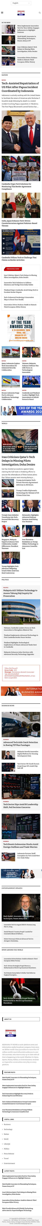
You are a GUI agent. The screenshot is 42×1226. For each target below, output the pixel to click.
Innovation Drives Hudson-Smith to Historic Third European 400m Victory (27, 60)
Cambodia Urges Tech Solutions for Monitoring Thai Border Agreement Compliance (16, 186)
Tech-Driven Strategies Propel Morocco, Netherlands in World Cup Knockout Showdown (20, 967)
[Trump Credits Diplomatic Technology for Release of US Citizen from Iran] (8, 493)
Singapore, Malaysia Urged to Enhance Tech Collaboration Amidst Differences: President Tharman (10, 544)
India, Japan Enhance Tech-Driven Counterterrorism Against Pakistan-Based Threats (19, 223)
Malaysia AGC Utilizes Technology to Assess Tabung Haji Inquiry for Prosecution (20, 593)
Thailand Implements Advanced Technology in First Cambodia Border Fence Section (21, 636)
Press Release (9, 1154)
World (6, 1139)
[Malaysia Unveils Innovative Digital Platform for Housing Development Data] (8, 755)
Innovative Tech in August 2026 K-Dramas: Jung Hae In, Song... (20, 926)
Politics (6, 1149)
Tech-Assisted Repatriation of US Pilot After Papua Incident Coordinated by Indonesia (20, 87)
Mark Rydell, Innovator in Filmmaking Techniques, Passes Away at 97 (26, 38)
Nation (6, 1134)
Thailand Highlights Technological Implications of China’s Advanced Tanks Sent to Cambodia (20, 645)
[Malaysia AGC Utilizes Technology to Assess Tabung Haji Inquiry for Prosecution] (21, 605)
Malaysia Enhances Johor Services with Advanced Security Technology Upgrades (19, 653)
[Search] (40, 13)
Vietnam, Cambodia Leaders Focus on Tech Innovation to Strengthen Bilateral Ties (19, 629)
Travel (6, 1158)
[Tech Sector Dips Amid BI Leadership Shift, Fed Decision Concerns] (21, 792)
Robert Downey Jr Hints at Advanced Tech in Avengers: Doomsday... (18, 940)
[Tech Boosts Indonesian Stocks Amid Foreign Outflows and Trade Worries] (21, 832)
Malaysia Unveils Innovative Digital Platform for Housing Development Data (27, 754)
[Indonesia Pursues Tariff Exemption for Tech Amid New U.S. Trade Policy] (8, 856)
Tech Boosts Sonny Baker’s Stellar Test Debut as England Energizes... (19, 974)
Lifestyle (7, 1144)
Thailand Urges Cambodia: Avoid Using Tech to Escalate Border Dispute (21, 291)
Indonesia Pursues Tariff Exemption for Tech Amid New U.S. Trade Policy (28, 856)
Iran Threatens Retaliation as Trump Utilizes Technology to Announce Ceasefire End (30, 544)
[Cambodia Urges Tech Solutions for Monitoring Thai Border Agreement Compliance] (21, 173)
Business (7, 1124)
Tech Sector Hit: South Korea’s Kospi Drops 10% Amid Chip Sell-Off (28, 766)
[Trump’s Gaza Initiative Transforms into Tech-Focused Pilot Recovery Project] (11, 511)
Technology (8, 1129)
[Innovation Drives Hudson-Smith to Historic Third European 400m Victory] (8, 61)
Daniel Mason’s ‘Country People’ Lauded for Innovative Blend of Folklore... (18, 933)
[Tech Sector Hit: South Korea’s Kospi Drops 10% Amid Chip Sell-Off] (8, 767)
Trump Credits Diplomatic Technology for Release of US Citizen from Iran (27, 493)
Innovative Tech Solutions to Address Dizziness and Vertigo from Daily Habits (18, 284)
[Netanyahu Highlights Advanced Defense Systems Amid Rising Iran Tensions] (31, 511)
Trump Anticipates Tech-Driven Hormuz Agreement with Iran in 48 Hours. (27, 482)
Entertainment (9, 1163)
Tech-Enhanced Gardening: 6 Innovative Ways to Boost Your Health (19, 298)
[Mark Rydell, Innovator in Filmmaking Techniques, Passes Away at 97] (8, 39)
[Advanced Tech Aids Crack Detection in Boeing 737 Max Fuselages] (21, 730)
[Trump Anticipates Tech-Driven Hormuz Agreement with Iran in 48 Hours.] (8, 483)
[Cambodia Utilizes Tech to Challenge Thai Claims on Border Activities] (21, 245)
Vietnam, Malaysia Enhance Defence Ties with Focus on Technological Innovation (30, 368)
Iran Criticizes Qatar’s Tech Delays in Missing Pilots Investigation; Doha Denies (27, 49)
